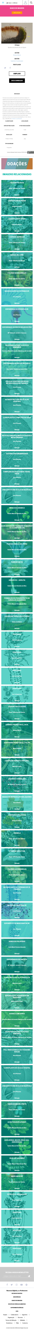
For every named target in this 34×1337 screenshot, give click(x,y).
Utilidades (23, 1320)
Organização (12, 1317)
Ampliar (17, 74)
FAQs (18, 1323)
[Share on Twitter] (5, 68)
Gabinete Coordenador (17, 61)
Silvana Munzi (17, 55)
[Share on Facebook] (10, 68)
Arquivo (6, 1314)
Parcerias (21, 1317)
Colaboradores (15, 1314)
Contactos (25, 1323)
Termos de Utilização (12, 1320)
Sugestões (25, 1314)
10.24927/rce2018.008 (16, 118)
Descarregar (17, 81)
